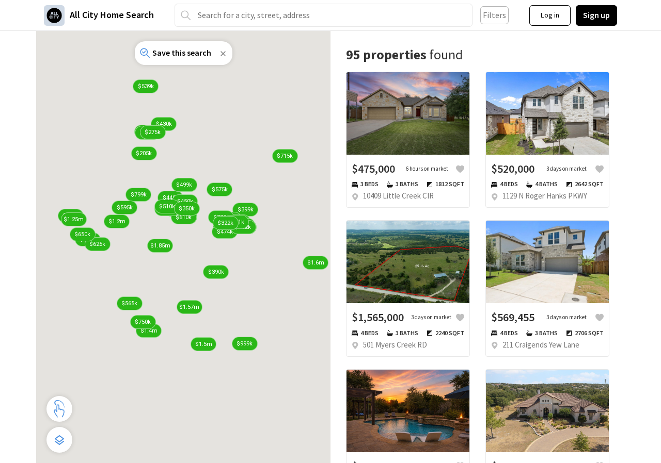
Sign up (596, 15)
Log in (550, 15)
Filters (494, 15)
